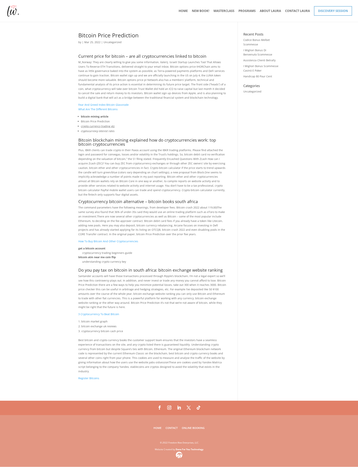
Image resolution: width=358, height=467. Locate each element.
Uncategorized (252, 91)
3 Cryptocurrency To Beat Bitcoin (98, 314)
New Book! (200, 11)
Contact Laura (297, 11)
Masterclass (223, 11)
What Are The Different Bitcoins (98, 109)
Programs (247, 11)
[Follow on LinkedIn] (179, 407)
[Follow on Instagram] (169, 407)
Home (183, 11)
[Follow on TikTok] (198, 407)
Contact (172, 428)
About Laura (270, 11)
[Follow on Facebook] (160, 407)
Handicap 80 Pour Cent (257, 76)
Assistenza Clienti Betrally (259, 60)
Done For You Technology (189, 449)
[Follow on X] (189, 407)
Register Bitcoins (88, 378)
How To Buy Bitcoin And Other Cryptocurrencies (108, 241)
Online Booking (193, 428)
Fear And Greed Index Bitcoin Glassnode (103, 104)
